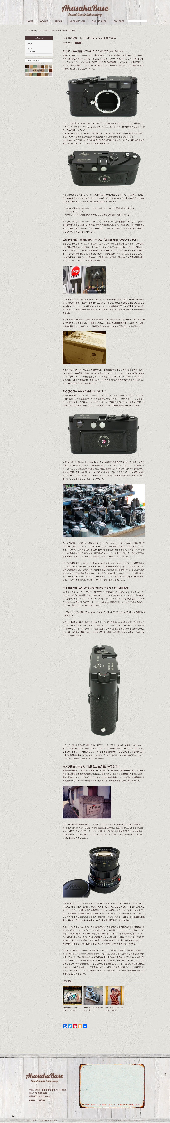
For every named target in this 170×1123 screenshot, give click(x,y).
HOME (30, 21)
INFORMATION (77, 21)
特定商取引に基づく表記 (49, 1120)
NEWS (29, 44)
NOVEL (32, 52)
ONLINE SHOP (99, 21)
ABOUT (44, 21)
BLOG (78, 43)
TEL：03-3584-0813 (38, 1093)
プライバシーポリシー (32, 1120)
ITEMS (58, 21)
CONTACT (119, 21)
